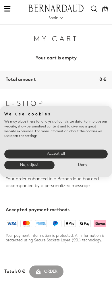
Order (50, 272)
